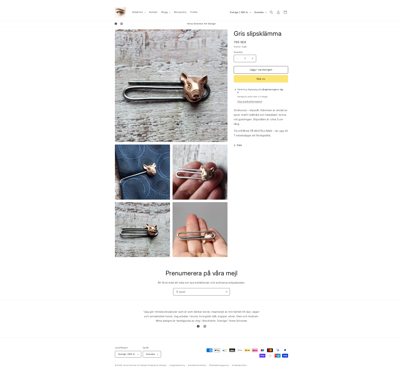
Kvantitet (238, 52)
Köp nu (261, 78)
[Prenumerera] (226, 291)
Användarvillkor (239, 365)
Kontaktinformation (197, 365)
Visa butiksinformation (249, 101)
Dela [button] (239, 145)
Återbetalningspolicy (219, 365)
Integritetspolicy (177, 365)
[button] (138, 12)
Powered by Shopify (157, 365)
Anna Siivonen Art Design (135, 365)
